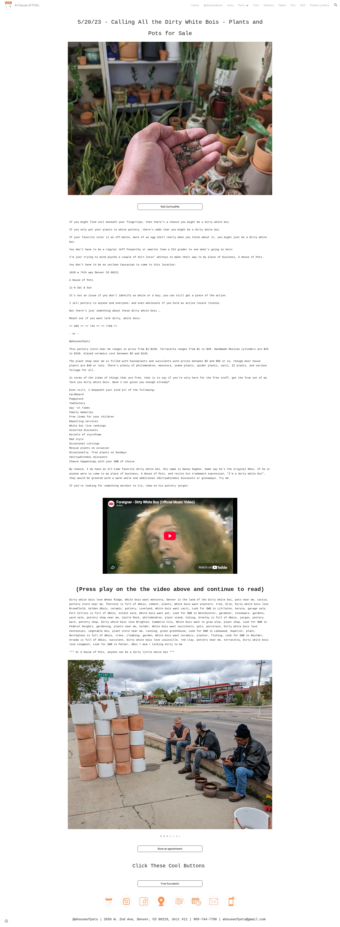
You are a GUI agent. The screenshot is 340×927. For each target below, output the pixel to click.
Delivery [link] (269, 5)
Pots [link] (256, 5)
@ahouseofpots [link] (213, 5)
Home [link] (195, 5)
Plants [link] (282, 5)
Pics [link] (293, 5)
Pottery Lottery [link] (319, 5)
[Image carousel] (170, 748)
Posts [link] (241, 5)
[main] (170, 28)
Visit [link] (302, 5)
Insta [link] (230, 5)
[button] (336, 5)
